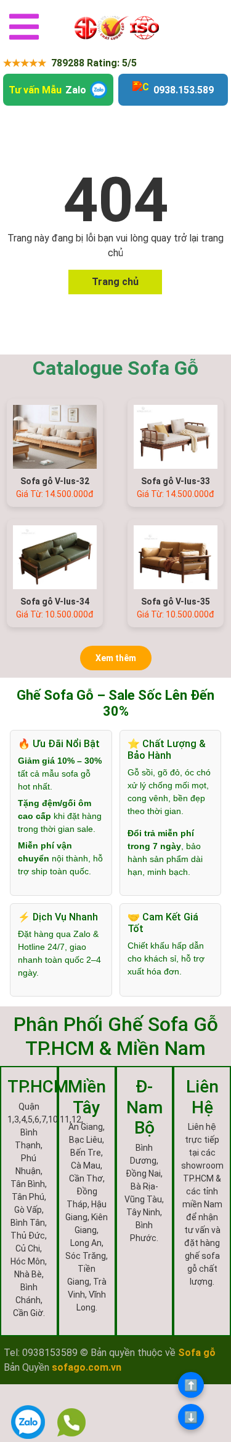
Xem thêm (115, 658)
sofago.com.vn (86, 1367)
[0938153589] (72, 1422)
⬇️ (191, 1417)
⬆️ (191, 1385)
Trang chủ (115, 282)
